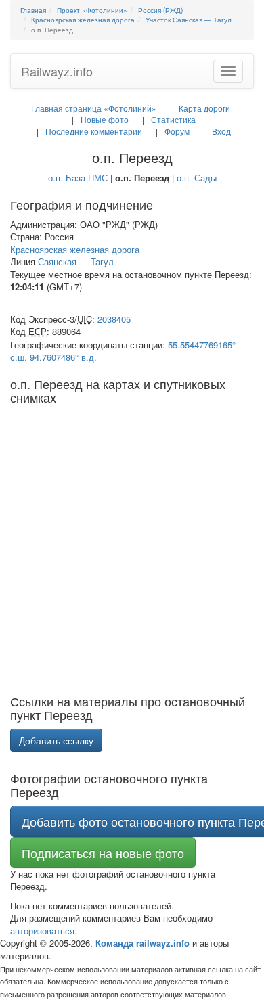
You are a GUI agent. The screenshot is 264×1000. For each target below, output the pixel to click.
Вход (221, 131)
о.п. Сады (197, 177)
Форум (177, 131)
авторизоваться (42, 930)
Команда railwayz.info (142, 942)
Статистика (173, 119)
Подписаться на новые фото (103, 852)
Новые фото (105, 119)
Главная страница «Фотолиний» (93, 108)
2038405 (114, 319)
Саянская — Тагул (76, 261)
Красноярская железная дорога (74, 249)
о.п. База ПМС (78, 177)
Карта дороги (204, 108)
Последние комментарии (93, 131)
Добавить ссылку (56, 740)
